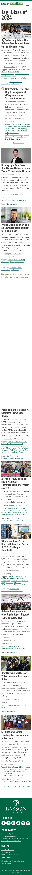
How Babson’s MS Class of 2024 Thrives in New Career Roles (15, 676)
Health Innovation (12, 139)
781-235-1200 (6, 857)
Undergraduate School (9, 836)
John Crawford (9, 67)
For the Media (6, 863)
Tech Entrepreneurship (19, 450)
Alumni (10, 70)
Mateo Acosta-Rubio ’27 (12, 761)
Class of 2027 (21, 78)
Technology (5, 452)
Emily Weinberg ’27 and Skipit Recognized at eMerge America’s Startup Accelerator (17, 93)
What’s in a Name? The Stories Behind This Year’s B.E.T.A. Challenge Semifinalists (14, 545)
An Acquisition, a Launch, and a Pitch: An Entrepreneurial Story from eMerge (15, 483)
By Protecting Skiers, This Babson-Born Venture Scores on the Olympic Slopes (15, 43)
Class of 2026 (10, 131)
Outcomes (15, 84)
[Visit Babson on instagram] (8, 823)
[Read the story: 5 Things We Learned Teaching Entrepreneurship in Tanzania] (16, 722)
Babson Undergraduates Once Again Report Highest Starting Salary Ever (15, 614)
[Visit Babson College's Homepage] (16, 813)
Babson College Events (9, 834)
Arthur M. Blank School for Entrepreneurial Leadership (17, 125)
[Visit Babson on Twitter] (23, 823)
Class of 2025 (22, 129)
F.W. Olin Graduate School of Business (14, 838)
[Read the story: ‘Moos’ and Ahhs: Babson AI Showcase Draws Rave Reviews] (16, 340)
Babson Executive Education (11, 841)
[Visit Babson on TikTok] (18, 823)
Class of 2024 (13, 72)
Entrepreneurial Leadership (12, 458)
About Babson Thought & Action (12, 861)
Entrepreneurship (8, 74)
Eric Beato (8, 439)
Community (14, 456)
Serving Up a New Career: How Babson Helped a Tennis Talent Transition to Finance (15, 168)
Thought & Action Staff (16, 118)
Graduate (8, 137)
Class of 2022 (19, 70)
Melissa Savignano (11, 640)
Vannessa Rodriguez (11, 571)
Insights (27, 781)
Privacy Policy (16, 872)
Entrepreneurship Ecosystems (17, 135)
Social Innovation (17, 771)
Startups (23, 512)
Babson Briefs (18, 143)
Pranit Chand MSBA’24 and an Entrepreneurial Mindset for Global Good (15, 227)
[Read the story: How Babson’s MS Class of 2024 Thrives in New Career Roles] (16, 663)
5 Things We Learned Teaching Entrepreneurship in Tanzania (15, 735)
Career (16, 646)
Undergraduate (19, 137)
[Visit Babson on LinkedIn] (13, 823)
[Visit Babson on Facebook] (3, 823)
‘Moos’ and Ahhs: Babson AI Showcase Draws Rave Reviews (15, 412)
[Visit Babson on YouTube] (28, 823)
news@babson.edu (7, 850)
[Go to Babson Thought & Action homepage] (12, 3)
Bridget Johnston (10, 699)
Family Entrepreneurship (9, 77)
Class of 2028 (19, 585)
